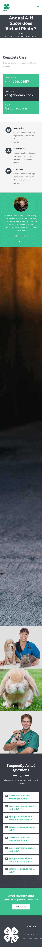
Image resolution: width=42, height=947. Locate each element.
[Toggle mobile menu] (38, 6)
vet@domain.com (19, 95)
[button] (21, 797)
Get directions (16, 108)
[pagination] (19, 241)
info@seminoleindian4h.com (32, 938)
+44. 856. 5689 (17, 81)
